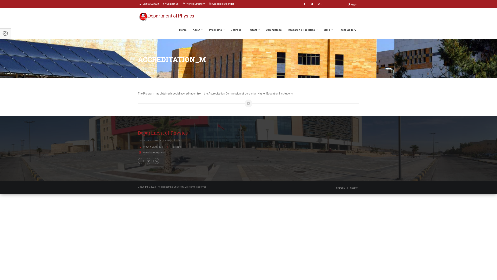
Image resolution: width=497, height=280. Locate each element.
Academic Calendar (222, 3)
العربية (354, 4)
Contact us (172, 3)
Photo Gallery (347, 29)
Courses (236, 29)
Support (354, 187)
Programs (215, 29)
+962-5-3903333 (152, 146)
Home (183, 29)
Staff (253, 29)
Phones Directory (195, 3)
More (327, 29)
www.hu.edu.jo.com (155, 152)
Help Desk (339, 187)
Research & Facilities (301, 29)
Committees (274, 29)
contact (176, 146)
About (197, 29)
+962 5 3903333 (150, 3)
